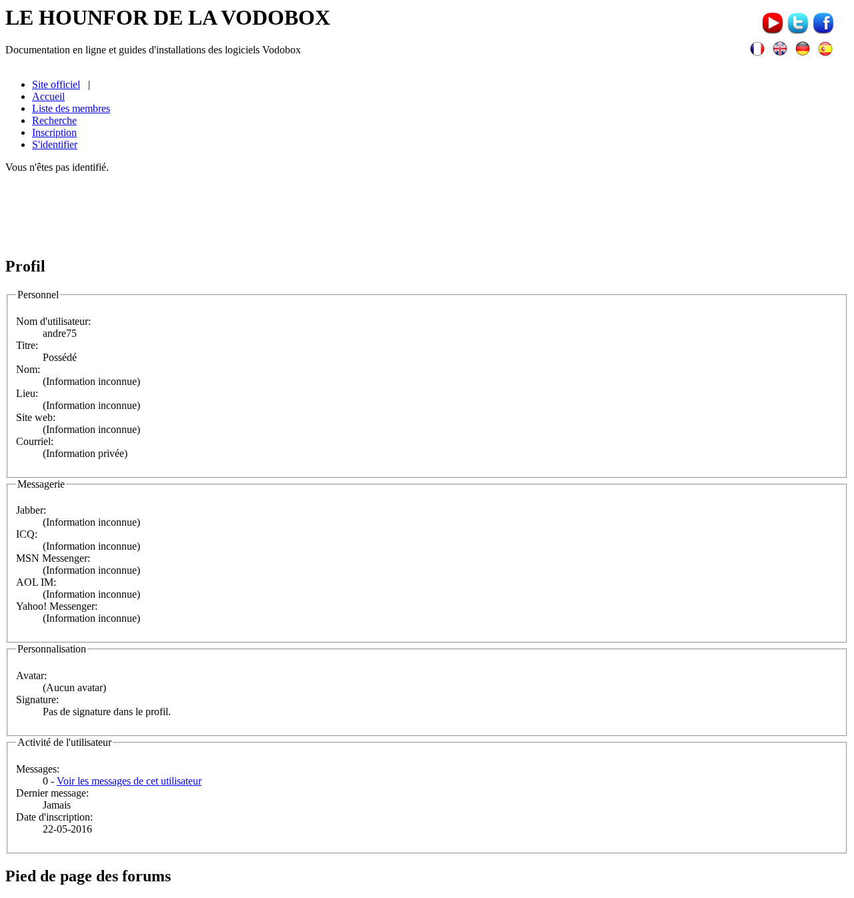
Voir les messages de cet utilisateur (129, 781)
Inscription (54, 132)
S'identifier (54, 144)
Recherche (54, 120)
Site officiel (56, 84)
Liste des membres (71, 108)
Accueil (48, 96)
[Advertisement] (427, 214)
